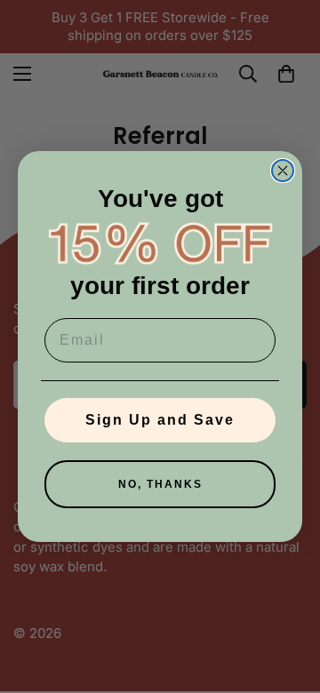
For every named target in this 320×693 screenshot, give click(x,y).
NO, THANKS (160, 484)
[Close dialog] (282, 170)
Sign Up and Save (160, 419)
